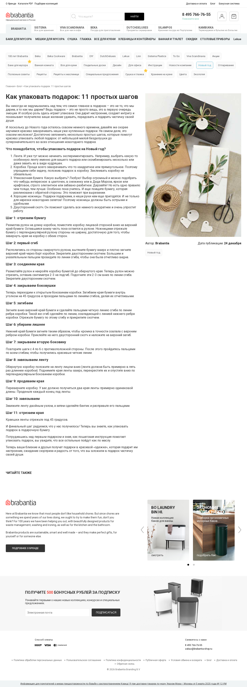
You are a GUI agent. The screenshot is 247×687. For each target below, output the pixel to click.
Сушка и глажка (134, 74)
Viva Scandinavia (196, 56)
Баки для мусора (18, 65)
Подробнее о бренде (25, 548)
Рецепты (42, 74)
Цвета (183, 74)
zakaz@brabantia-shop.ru (198, 648)
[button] (188, 565)
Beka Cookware (56, 56)
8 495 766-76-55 (196, 14)
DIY (91, 56)
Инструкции (155, 65)
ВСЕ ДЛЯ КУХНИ (105, 39)
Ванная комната (44, 65)
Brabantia (77, 56)
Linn (138, 56)
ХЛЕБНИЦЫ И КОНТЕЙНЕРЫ (137, 39)
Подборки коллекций (46, 3)
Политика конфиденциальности (123, 660)
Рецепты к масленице (66, 74)
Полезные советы (19, 74)
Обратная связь (125, 664)
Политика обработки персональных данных (38, 660)
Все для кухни (69, 65)
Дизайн (117, 65)
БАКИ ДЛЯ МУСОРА (19, 39)
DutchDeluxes (108, 56)
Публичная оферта (155, 660)
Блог (212, 3)
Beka (38, 56)
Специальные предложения (102, 74)
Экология (199, 74)
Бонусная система (229, 3)
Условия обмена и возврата (186, 660)
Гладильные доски (95, 65)
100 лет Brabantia (18, 56)
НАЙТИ (134, 16)
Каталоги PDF (25, 3)
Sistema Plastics (157, 56)
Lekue (237, 39)
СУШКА (72, 39)
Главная (10, 86)
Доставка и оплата (196, 3)
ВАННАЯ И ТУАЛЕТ (170, 39)
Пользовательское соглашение (83, 660)
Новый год (204, 65)
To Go (176, 56)
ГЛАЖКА (85, 39)
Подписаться (106, 612)
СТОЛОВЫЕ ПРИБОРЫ (215, 39)
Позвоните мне (190, 19)
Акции (215, 56)
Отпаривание (226, 65)
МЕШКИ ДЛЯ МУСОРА (49, 39)
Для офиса (134, 65)
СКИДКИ (191, 39)
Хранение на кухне (161, 74)
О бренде (11, 3)
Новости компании (180, 65)
